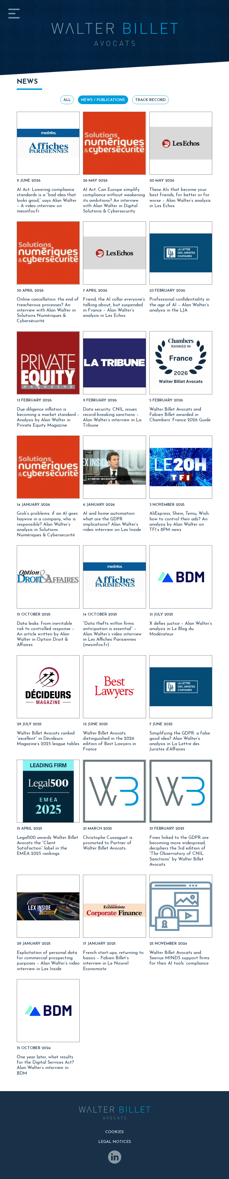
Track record (150, 100)
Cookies (114, 1132)
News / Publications (103, 100)
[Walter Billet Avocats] (114, 23)
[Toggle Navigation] (14, 15)
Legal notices (114, 1142)
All (67, 100)
